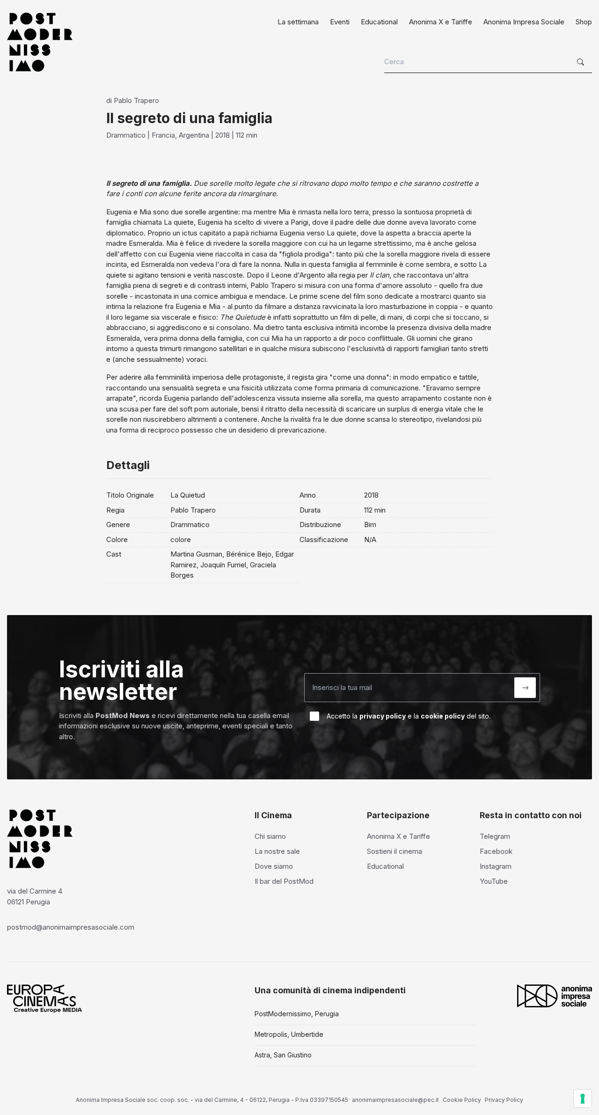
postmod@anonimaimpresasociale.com (70, 927)
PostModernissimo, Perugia (297, 1014)
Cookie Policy (462, 1099)
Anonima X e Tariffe (440, 21)
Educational (379, 21)
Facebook (496, 851)
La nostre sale (277, 851)
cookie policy (443, 716)
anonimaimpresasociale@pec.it (395, 1099)
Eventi (340, 21)
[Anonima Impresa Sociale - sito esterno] (554, 995)
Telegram (495, 836)
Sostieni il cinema (394, 851)
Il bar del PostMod (284, 881)
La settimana (298, 21)
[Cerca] (581, 62)
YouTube (494, 881)
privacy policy (382, 716)
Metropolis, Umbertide (289, 1034)
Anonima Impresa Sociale (523, 21)
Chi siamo (270, 836)
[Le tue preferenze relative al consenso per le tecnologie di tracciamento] (583, 1099)
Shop (584, 21)
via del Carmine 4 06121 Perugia (34, 896)
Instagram (495, 866)
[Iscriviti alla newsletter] (525, 687)
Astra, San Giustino (283, 1055)
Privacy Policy (504, 1099)
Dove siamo (274, 866)
